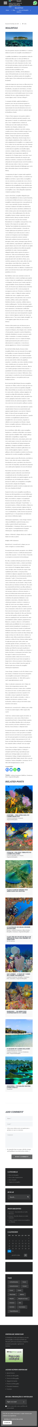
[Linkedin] (18, 769)
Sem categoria (12, 1180)
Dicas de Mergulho (23, 10)
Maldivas (24, 775)
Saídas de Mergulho (13, 1376)
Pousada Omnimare (13, 1386)
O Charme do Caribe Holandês (18, 1049)
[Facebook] (7, 769)
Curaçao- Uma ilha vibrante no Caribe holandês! (19, 853)
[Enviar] (24, 1402)
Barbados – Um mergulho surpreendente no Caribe (16, 1012)
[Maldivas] (19, 39)
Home (7, 10)
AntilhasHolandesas (12, 1050)
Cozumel (20, 818)
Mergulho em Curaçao (17, 855)
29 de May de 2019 (14, 23)
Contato (9, 1389)
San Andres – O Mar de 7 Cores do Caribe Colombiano (18, 974)
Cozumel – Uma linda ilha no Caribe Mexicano (18, 815)
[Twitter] (11, 769)
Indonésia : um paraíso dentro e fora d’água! (18, 1086)
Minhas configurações (13, 1419)
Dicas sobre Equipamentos (16, 1177)
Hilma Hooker (26, 930)
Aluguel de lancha (12, 1381)
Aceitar (7, 1422)
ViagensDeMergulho (13, 777)
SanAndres (13, 978)
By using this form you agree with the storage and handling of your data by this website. (19, 1150)
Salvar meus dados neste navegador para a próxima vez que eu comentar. (18, 1129)
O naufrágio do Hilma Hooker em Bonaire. (18, 927)
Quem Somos (11, 1373)
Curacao (20, 1052)
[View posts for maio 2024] (25, 1255)
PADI (6, 777)
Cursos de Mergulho (13, 1378)
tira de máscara (11, 941)
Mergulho (9, 931)
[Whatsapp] (15, 769)
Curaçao (9, 855)
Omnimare (29, 775)
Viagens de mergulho (14, 1182)
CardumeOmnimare (15, 775)
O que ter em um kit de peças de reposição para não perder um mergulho (19, 938)
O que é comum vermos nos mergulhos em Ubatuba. (17, 890)
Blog (14, 10)
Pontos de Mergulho (13, 1384)
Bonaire (9, 930)
